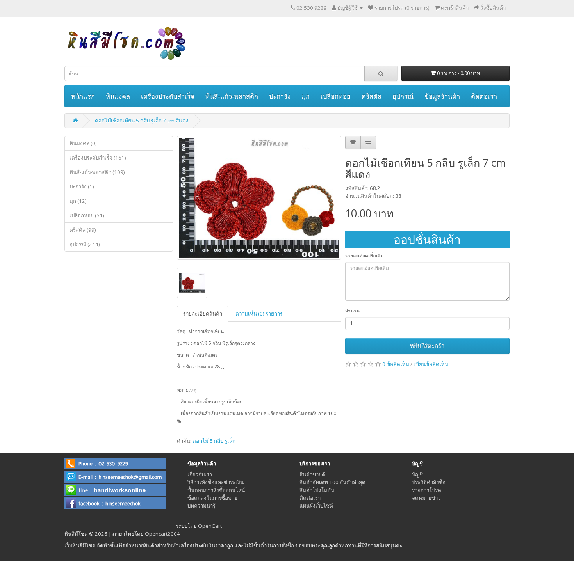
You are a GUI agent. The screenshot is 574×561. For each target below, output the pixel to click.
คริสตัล (371, 96)
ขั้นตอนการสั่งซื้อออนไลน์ (216, 490)
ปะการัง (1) (82, 186)
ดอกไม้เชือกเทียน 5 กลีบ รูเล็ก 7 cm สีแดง (142, 120)
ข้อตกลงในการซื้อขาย (212, 497)
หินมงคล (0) (83, 143)
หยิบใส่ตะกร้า (427, 346)
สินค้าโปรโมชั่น (316, 490)
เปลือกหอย (336, 96)
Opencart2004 (162, 533)
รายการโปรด (426, 490)
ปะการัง (280, 96)
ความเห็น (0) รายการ (259, 313)
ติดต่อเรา (484, 96)
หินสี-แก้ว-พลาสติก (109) (97, 172)
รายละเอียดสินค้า (202, 313)
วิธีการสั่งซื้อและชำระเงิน (215, 482)
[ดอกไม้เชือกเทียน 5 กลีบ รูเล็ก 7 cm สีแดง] (259, 198)
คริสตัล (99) (83, 229)
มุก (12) (78, 200)
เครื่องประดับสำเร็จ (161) (98, 157)
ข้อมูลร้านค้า (442, 96)
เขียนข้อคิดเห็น (431, 363)
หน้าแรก (83, 96)
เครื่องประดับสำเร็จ (167, 96)
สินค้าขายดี (312, 474)
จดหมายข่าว (426, 497)
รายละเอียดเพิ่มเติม (364, 255)
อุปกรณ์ (403, 96)
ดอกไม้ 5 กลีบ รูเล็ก (214, 440)
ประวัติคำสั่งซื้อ (429, 482)
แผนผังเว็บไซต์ (316, 505)
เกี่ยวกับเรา (199, 474)
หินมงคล (118, 96)
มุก (305, 96)
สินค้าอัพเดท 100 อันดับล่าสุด (332, 482)
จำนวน (352, 310)
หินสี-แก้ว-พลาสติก (231, 96)
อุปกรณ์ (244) (85, 244)
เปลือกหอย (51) (87, 215)
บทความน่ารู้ (201, 505)
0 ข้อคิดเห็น (395, 363)
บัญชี (417, 474)
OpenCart (210, 525)
